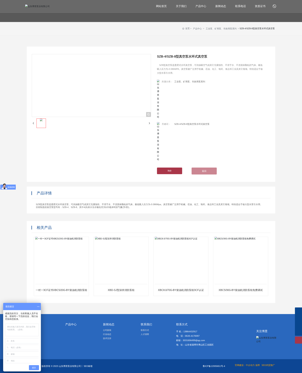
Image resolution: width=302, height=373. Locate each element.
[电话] (274, 6)
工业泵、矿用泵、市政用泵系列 (221, 28)
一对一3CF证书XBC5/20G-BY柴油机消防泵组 (61, 290)
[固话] (298, 318)
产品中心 (197, 28)
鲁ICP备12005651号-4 (214, 366)
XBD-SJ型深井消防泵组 (121, 290)
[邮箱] (298, 311)
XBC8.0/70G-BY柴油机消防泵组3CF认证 (181, 290)
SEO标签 (88, 366)
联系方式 (181, 324)
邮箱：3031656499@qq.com (190, 340)
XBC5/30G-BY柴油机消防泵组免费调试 (241, 290)
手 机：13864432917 (186, 331)
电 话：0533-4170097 (188, 336)
